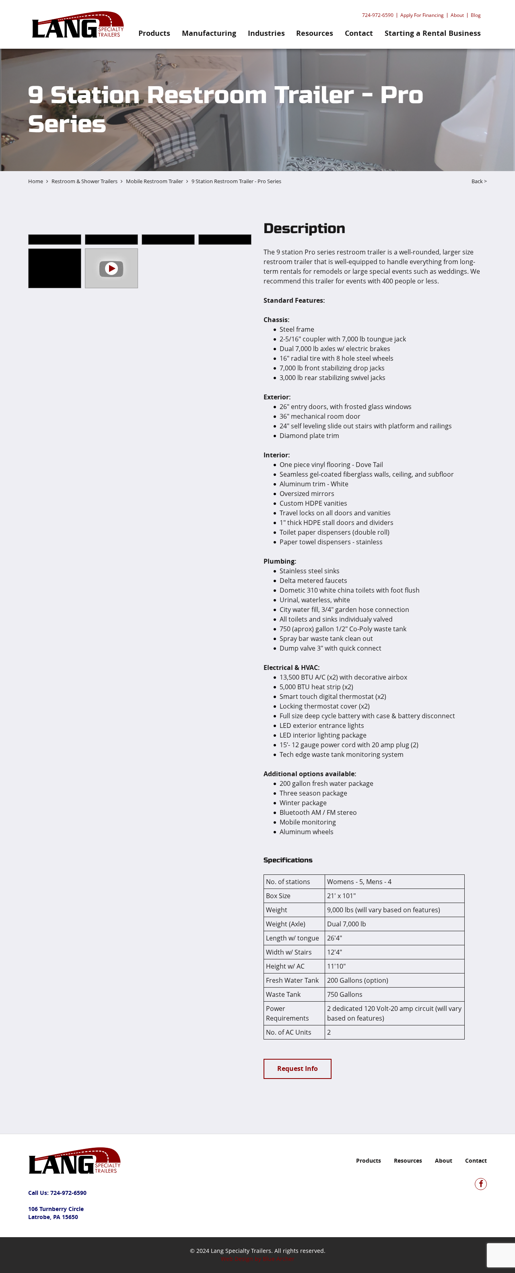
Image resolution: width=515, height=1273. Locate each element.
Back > (479, 181)
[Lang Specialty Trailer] (76, 24)
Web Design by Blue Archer (258, 1259)
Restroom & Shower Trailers (84, 181)
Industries (266, 33)
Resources (314, 33)
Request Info (297, 1068)
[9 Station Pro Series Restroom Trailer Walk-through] (111, 268)
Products (154, 33)
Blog (476, 15)
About (457, 15)
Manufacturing (209, 33)
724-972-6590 (377, 15)
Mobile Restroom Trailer (154, 181)
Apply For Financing (422, 15)
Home (35, 181)
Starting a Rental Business (433, 33)
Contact (359, 33)
